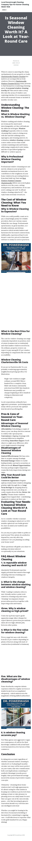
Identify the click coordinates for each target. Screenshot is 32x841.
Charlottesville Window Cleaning (13, 76)
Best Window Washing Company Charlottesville (13, 180)
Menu (4, 10)
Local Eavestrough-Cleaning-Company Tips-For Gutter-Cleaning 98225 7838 (15, 4)
